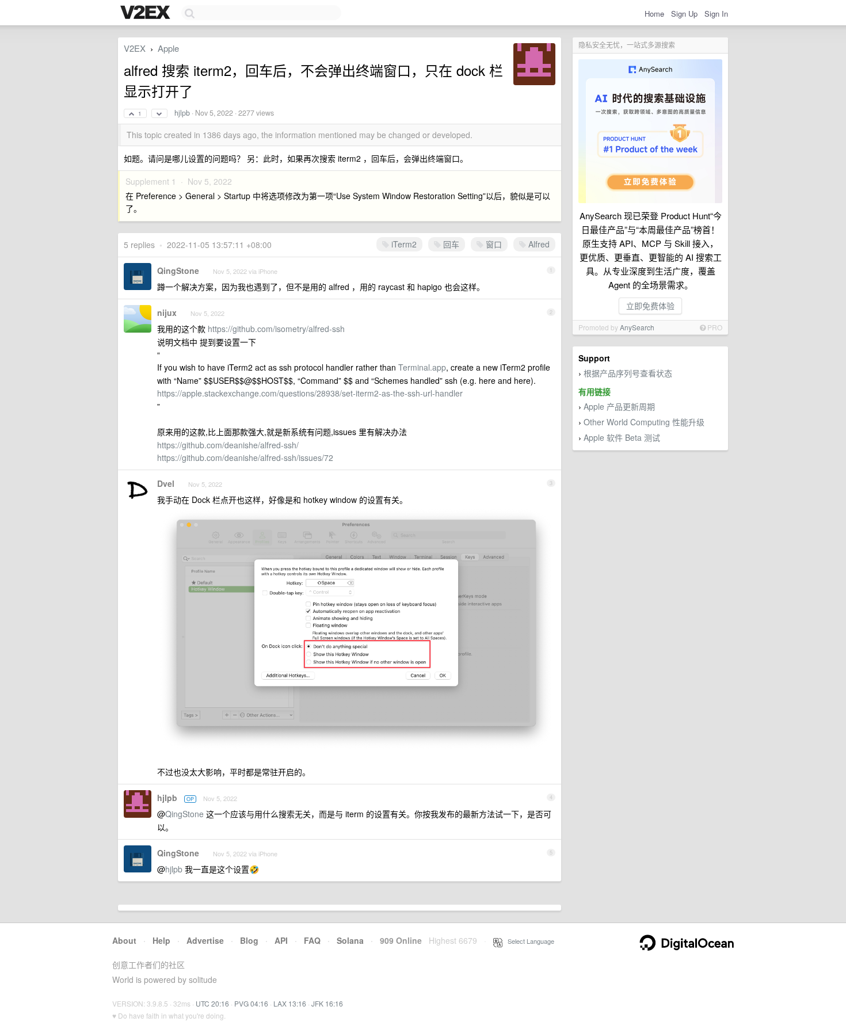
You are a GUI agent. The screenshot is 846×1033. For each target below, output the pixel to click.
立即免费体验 (650, 305)
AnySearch (637, 327)
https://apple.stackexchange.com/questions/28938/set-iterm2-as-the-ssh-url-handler (310, 393)
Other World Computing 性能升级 (644, 422)
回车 (450, 244)
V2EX (135, 48)
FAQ (312, 940)
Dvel (165, 483)
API (281, 940)
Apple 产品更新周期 (619, 406)
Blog (249, 940)
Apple (168, 48)
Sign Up (684, 13)
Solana (350, 940)
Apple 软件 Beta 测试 (622, 437)
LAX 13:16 (289, 1003)
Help (161, 940)
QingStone (178, 270)
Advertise (205, 940)
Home (654, 13)
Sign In (716, 13)
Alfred (538, 244)
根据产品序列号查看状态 (628, 373)
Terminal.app (422, 367)
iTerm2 (403, 244)
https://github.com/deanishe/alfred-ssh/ (228, 445)
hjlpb (182, 113)
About (124, 940)
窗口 (492, 244)
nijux (167, 312)
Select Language (528, 941)
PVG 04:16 (251, 1003)
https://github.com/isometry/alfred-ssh (276, 328)
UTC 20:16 (212, 1003)
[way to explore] (147, 13)
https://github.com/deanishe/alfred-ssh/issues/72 (245, 457)
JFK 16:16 (327, 1003)
